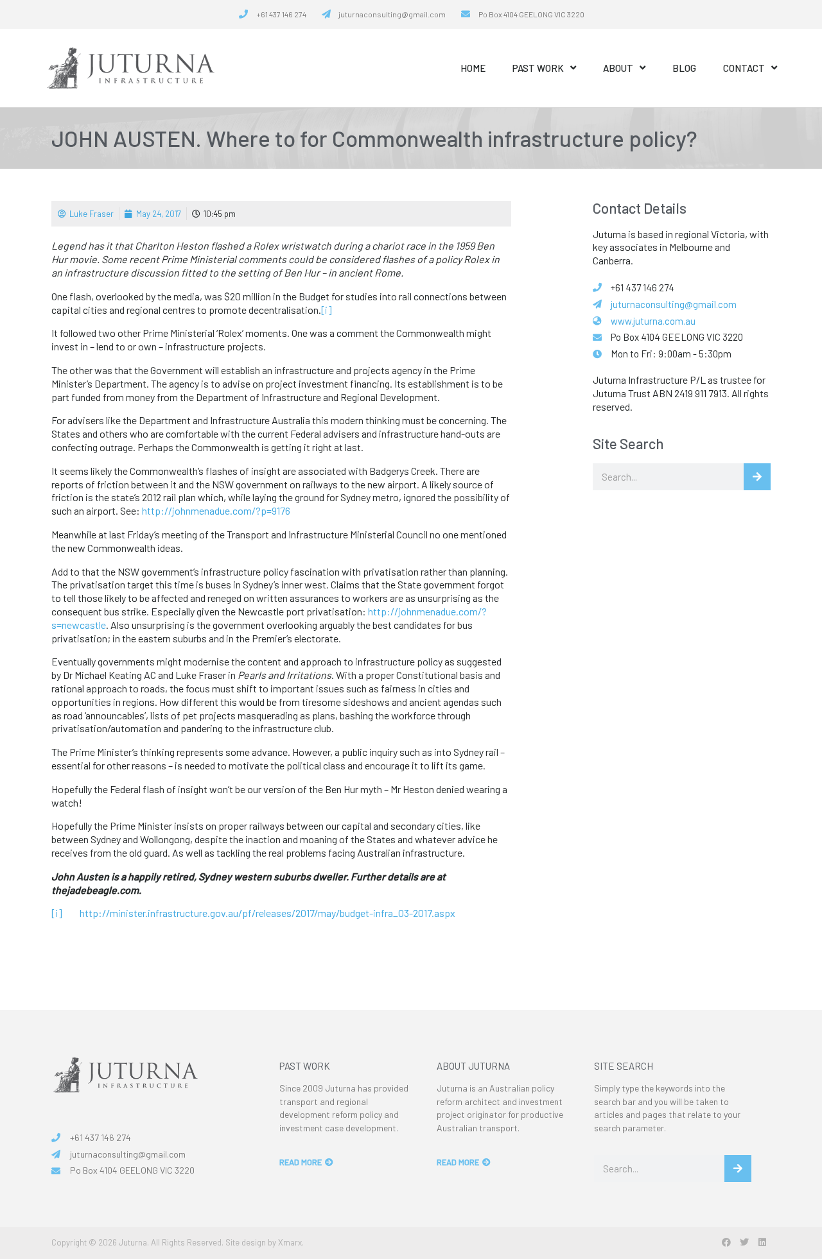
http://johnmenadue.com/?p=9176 (216, 510)
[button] (726, 1242)
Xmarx (290, 1242)
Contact (744, 68)
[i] (326, 310)
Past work (538, 68)
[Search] (757, 476)
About (618, 68)
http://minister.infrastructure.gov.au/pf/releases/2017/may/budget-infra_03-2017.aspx (267, 913)
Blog (684, 68)
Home (472, 68)
